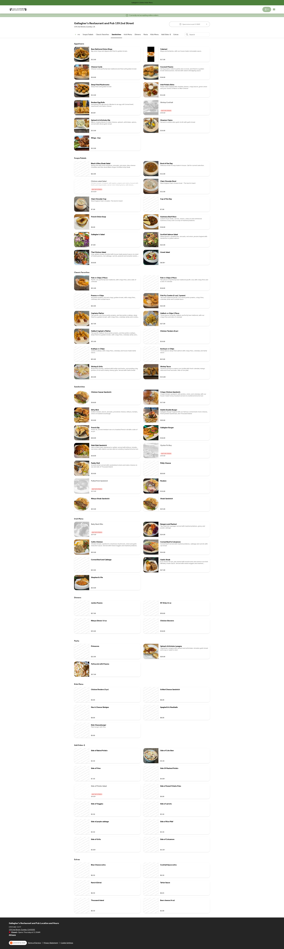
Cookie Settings (67, 943)
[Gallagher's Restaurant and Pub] (18, 9)
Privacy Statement (51, 943)
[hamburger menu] (274, 9)
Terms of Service (34, 943)
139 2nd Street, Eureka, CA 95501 (22, 930)
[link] (88, 34)
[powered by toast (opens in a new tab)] (18, 943)
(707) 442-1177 (15, 927)
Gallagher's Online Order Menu (142, 3)
